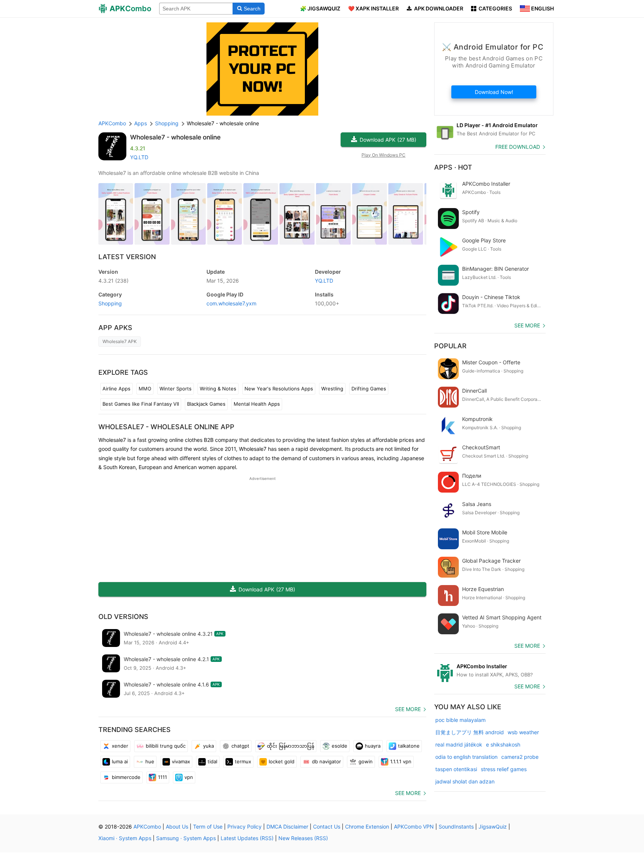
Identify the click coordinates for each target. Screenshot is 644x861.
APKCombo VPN (414, 826)
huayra (373, 746)
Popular (450, 346)
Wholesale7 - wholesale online (175, 137)
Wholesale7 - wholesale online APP (166, 427)
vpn (188, 777)
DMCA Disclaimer (287, 826)
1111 (162, 777)
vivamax (181, 761)
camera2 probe (520, 757)
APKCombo (112, 123)
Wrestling (332, 389)
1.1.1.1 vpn (400, 761)
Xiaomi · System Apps (124, 838)
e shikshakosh (503, 744)
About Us (177, 826)
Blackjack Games (206, 404)
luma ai (120, 761)
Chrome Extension (367, 826)
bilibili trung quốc (166, 746)
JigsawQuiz (493, 826)
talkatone (409, 746)
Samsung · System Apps (186, 838)
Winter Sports (176, 389)
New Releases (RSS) (303, 838)
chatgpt (240, 746)
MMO (145, 389)
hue (149, 761)
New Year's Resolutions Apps (278, 389)
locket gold (281, 761)
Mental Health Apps (257, 404)
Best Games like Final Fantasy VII (140, 404)
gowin (366, 761)
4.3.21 (113, 280)
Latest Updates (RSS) (247, 838)
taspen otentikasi (456, 769)
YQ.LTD (139, 157)
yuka (208, 746)
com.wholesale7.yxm (231, 303)
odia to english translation (466, 757)
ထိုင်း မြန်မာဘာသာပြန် (290, 746)
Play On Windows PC (383, 155)
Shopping (110, 303)
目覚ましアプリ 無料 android (469, 732)
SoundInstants (456, 826)
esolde (339, 746)
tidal (212, 761)
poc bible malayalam (460, 720)
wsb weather (523, 732)
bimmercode (126, 777)
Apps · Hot (453, 167)
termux (243, 761)
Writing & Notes (218, 389)
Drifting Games (368, 389)
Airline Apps (116, 389)
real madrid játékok (458, 744)
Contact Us (326, 826)
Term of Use (207, 826)
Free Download (517, 147)
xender (120, 746)
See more (408, 709)
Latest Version (127, 257)
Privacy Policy (244, 826)
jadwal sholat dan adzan (465, 781)
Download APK (388, 139)
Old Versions (123, 616)
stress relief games (504, 769)
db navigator (326, 761)
